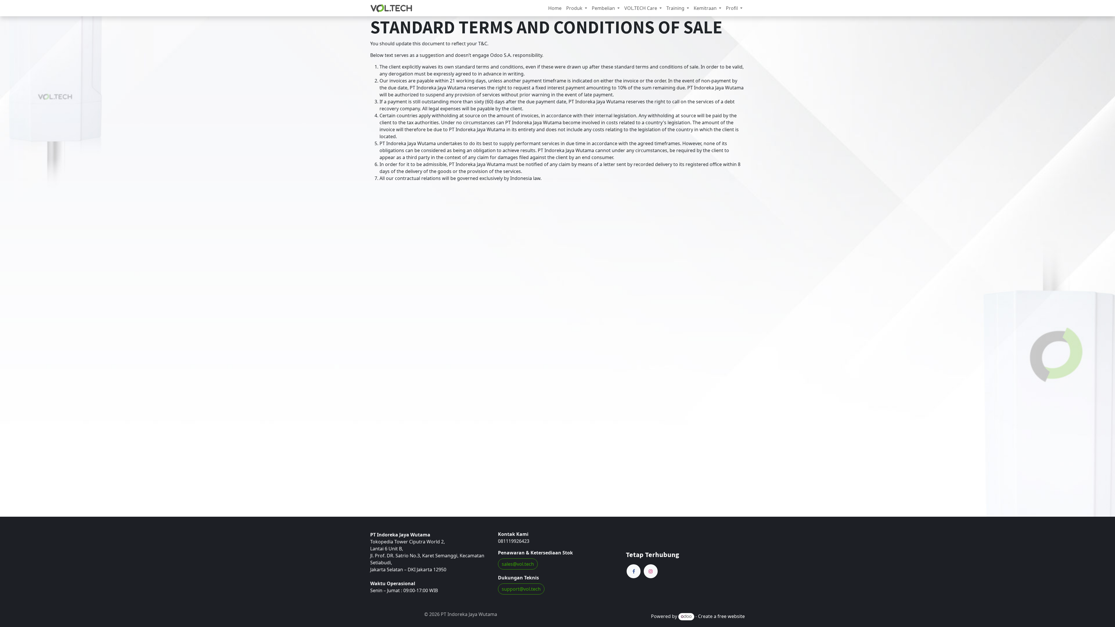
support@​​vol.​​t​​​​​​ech (521, 589)
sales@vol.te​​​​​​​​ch (518, 564)
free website (731, 616)
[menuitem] (555, 8)
